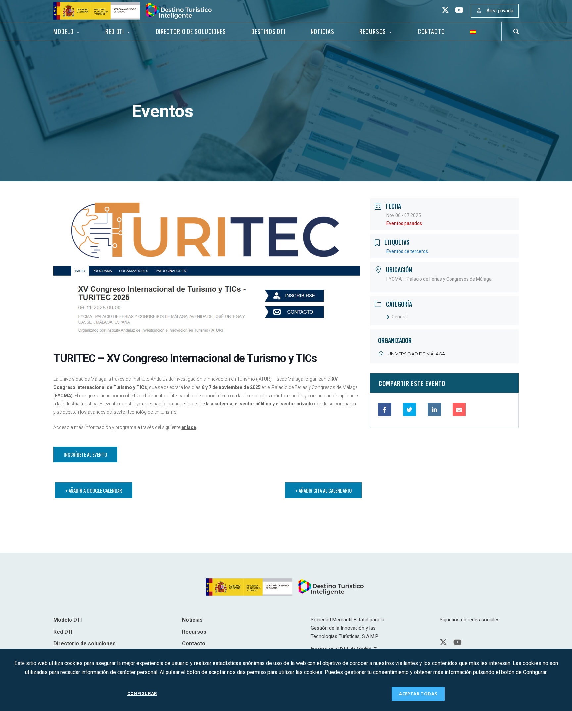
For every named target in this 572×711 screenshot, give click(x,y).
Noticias (322, 31)
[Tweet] (409, 409)
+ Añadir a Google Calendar (93, 490)
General (400, 316)
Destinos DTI (268, 31)
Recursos (372, 31)
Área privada (499, 11)
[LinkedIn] (434, 409)
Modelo (63, 31)
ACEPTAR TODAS (418, 694)
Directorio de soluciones (191, 31)
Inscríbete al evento (85, 454)
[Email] (459, 409)
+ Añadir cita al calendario (323, 490)
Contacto (431, 31)
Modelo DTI (67, 620)
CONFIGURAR (142, 693)
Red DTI (114, 31)
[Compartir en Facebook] (384, 409)
